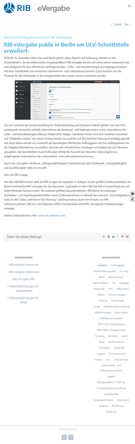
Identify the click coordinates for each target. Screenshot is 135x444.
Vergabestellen (111, 394)
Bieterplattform (101, 282)
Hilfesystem (123, 288)
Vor (126, 24)
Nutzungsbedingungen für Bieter (24, 300)
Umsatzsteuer (121, 359)
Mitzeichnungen (103, 312)
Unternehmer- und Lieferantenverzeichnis (111, 368)
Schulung (100, 335)
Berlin (102, 277)
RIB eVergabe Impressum (24, 264)
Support (101, 353)
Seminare (113, 335)
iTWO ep (102, 300)
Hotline (100, 294)
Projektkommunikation (111, 318)
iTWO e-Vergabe (116, 294)
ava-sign (124, 271)
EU (114, 282)
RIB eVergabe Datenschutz (24, 271)
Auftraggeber (118, 265)
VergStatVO (123, 399)
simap (101, 341)
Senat (124, 335)
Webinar (103, 405)
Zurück (118, 24)
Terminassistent (117, 353)
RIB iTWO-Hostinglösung (111, 324)
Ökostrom (111, 411)
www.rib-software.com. (52, 215)
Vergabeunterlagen (103, 399)
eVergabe (124, 282)
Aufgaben (102, 265)
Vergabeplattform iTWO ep (111, 382)
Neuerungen (121, 312)
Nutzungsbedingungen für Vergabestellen (24, 288)
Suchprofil (119, 347)
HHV (110, 288)
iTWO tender (117, 300)
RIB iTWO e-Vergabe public (111, 329)
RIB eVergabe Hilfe (24, 279)
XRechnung (117, 405)
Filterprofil (99, 288)
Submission (104, 347)
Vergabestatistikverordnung (111, 388)
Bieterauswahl (116, 277)
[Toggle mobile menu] (129, 6)
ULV (108, 359)
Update (111, 376)
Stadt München (116, 341)
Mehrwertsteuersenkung (116, 306)
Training (98, 359)
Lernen (96, 306)
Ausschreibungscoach (105, 271)
